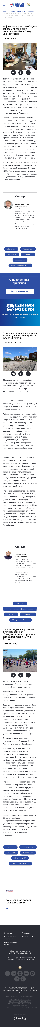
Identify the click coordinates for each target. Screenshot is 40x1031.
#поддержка (20, 260)
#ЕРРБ (20, 603)
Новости (31, 11)
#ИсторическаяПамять (20, 620)
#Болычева (11, 249)
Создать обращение (20, 291)
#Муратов (12, 254)
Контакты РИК (27, 937)
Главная (5, 11)
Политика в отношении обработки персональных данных (20, 1004)
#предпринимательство (20, 265)
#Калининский (28, 614)
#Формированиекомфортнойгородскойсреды (21, 609)
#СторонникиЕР (20, 858)
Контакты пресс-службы (11, 944)
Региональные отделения (10, 938)
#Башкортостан (28, 847)
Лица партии (27, 933)
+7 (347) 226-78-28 (20, 953)
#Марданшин (28, 249)
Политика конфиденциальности (20, 1001)
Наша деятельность (18, 11)
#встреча (28, 254)
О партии (8, 933)
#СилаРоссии (28, 852)
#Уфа (11, 614)
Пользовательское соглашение (20, 999)
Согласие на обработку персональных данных (20, 1007)
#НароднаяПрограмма (20, 863)
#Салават (11, 852)
